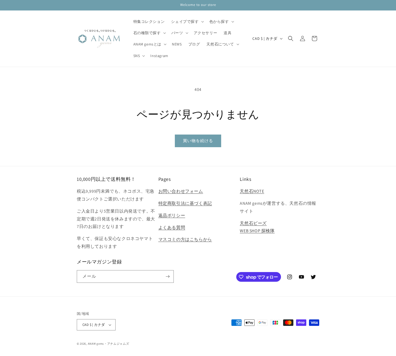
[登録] (167, 276)
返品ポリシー (171, 215)
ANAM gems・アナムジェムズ (108, 344)
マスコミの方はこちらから (185, 239)
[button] (187, 21)
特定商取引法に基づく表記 (185, 203)
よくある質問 (171, 227)
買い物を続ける (198, 140)
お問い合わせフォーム (180, 191)
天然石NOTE (252, 191)
